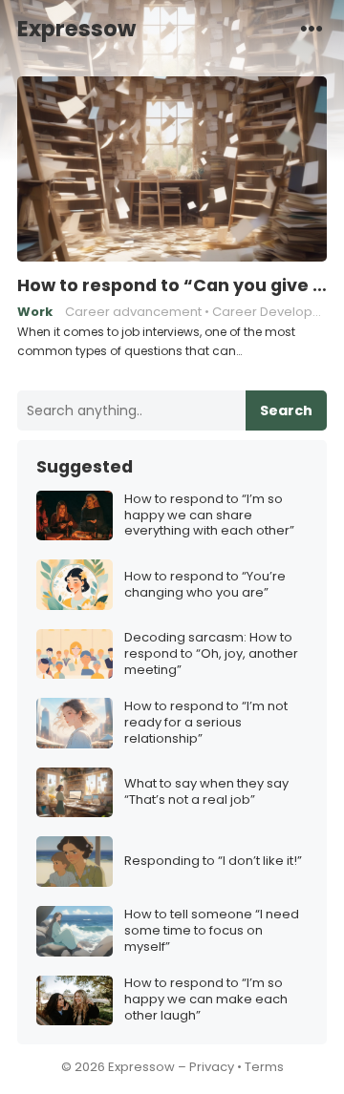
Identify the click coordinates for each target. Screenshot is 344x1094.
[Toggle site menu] (311, 28)
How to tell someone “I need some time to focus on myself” (211, 931)
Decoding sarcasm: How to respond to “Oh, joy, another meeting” (211, 654)
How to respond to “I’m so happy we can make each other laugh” (206, 1000)
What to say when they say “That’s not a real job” (206, 792)
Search (286, 410)
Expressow (76, 28)
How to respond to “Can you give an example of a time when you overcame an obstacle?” (172, 285)
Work (35, 312)
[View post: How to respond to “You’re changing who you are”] (74, 584)
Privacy (211, 1067)
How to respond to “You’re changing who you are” (205, 585)
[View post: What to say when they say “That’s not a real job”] (74, 793)
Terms (264, 1067)
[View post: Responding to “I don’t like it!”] (74, 861)
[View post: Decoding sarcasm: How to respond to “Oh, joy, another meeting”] (74, 654)
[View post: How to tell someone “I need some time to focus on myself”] (74, 931)
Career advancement (133, 312)
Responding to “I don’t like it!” (213, 861)
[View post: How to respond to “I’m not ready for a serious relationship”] (74, 723)
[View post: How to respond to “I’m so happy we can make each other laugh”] (74, 1001)
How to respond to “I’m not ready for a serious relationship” (206, 723)
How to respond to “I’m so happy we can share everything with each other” (209, 516)
